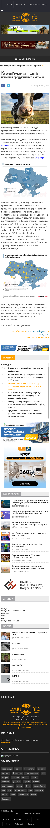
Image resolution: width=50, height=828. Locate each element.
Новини (6, 820)
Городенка (6, 799)
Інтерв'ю (17, 820)
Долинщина (23, 795)
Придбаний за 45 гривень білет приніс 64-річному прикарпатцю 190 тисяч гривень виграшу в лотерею (25, 413)
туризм (5, 795)
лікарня (5, 777)
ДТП (43, 773)
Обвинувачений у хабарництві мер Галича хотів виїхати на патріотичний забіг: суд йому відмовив (26, 404)
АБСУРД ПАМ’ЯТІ (17, 665)
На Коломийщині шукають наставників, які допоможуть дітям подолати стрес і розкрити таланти (28, 567)
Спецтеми (31, 824)
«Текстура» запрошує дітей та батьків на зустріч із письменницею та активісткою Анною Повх (30, 513)
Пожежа (25, 777)
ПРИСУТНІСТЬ (16, 643)
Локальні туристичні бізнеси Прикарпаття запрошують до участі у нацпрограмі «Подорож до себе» (29, 524)
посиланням (6, 742)
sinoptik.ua (14, 621)
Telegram (41, 331)
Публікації (19, 824)
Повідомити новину (38, 4)
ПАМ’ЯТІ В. (15, 676)
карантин (41, 769)
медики (19, 786)
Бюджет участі (20, 790)
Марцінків (39, 790)
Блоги (8, 824)
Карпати (27, 782)
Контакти (20, 4)
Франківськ (17, 773)
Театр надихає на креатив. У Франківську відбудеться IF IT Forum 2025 (26, 556)
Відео (37, 820)
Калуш (28, 786)
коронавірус (7, 769)
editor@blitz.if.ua (27, 719)
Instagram (43, 334)
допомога (16, 782)
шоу (30, 790)
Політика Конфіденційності (33, 813)
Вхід (16, 813)
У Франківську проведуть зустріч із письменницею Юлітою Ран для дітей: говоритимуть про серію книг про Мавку (30, 502)
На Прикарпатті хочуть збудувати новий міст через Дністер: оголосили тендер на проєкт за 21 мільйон (26, 377)
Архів (8, 4)
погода (36, 782)
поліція (35, 777)
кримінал (15, 777)
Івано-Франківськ (31, 773)
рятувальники (7, 786)
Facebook (31, 331)
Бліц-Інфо (5, 773)
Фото (28, 820)
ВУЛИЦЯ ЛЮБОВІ (18, 654)
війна (13, 795)
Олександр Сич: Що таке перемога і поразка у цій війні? (29, 634)
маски (33, 795)
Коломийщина (39, 786)
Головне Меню (26, 59)
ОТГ (9, 790)
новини (18, 769)
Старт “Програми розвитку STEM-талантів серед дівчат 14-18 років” (29, 534)
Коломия (5, 782)
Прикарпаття (29, 769)
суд (3, 790)
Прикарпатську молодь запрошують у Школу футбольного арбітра (27, 545)
